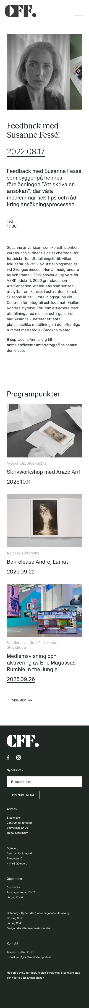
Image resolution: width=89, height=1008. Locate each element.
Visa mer (19, 700)
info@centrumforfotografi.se (33, 957)
